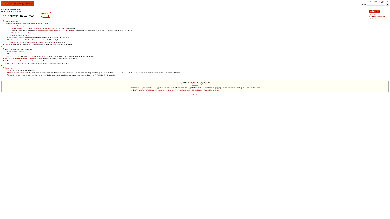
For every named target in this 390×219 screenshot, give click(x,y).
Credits (217, 90)
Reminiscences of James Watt (17, 73)
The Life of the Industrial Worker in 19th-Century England (56, 30)
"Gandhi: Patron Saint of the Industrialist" (27, 61)
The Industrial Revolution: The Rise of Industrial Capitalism (27, 40)
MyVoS (376, 2)
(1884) (34, 63)
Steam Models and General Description (20, 75)
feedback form (255, 88)
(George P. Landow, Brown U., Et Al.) (28, 23)
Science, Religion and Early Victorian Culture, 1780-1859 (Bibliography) (31, 42)
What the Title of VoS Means (145, 90)
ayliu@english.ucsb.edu (144, 88)
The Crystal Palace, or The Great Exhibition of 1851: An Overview (32, 28)
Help (380, 2)
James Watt (11, 70)
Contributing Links (184, 90)
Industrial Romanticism (35, 56)
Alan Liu (192, 82)
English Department (206, 84)
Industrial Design (13, 54)
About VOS (386, 2)
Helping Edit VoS (197, 90)
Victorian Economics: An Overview (22, 33)
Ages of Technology (17, 26)
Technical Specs (209, 90)
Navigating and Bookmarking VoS (166, 90)
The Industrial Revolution (16, 35)
